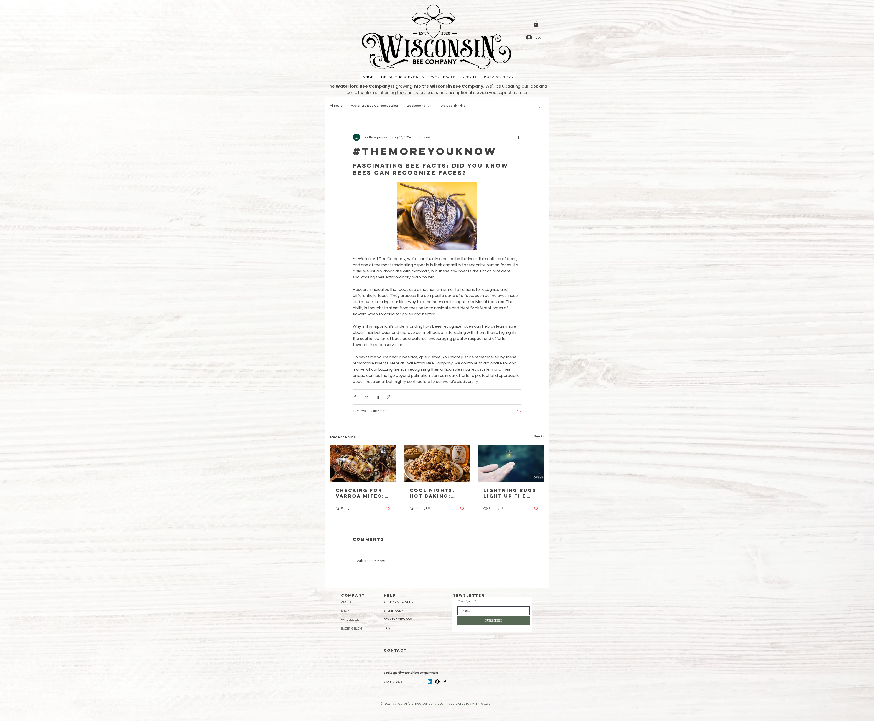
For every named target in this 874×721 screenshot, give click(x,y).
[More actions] (518, 137)
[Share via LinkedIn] (377, 397)
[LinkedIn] (430, 681)
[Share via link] (388, 397)
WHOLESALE (350, 619)
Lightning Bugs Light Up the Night (509, 493)
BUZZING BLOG (351, 628)
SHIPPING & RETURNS (398, 601)
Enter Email (465, 601)
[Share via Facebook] (355, 397)
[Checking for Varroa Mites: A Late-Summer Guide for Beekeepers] (363, 463)
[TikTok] (437, 681)
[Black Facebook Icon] (445, 681)
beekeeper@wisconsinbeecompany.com (411, 672)
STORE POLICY (394, 610)
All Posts (336, 105)
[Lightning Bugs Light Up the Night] (511, 463)
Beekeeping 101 (419, 105)
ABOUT (346, 602)
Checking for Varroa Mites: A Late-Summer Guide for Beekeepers (361, 493)
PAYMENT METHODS (398, 619)
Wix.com (486, 703)
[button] (536, 24)
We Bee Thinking (453, 105)
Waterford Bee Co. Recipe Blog (374, 105)
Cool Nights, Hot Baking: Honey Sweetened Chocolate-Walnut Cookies (432, 493)
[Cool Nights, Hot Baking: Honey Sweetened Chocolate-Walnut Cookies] (437, 463)
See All (539, 436)
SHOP (345, 610)
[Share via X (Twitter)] (366, 397)
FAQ (387, 628)
